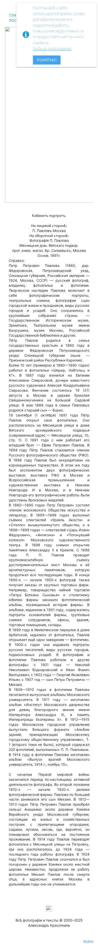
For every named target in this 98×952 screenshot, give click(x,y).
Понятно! (47, 60)
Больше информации (52, 48)
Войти (88, 941)
